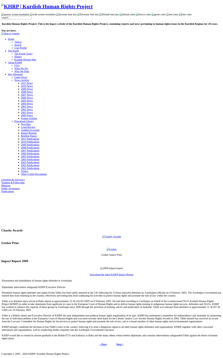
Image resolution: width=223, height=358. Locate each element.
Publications (7, 191)
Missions (5, 185)
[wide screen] (43, 14)
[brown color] (143, 14)
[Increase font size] (66, 14)
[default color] (127, 14)
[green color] (158, 14)
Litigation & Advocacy (13, 179)
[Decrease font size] (88, 14)
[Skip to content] (10, 33)
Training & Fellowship (13, 182)
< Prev (103, 344)
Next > (120, 344)
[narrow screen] (15, 14)
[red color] (172, 14)
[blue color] (185, 14)
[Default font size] (109, 14)
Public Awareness (10, 188)
